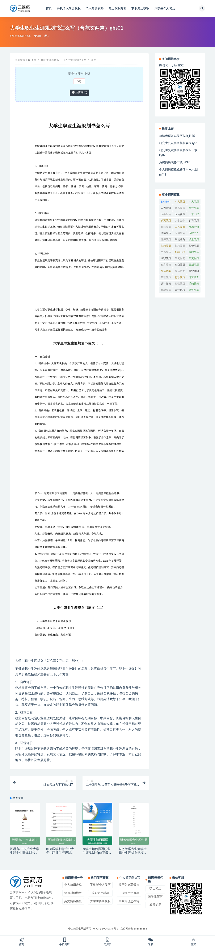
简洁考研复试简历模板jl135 (177, 136)
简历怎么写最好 (129, 884)
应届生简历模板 (180, 234)
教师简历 (194, 246)
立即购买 (81, 92)
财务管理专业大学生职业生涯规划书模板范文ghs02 (133, 853)
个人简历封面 (194, 202)
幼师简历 (166, 233)
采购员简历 (194, 284)
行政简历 (180, 277)
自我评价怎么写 (129, 901)
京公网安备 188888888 (134, 928)
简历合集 (166, 271)
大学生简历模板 (100, 901)
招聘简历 (166, 246)
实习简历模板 (194, 221)
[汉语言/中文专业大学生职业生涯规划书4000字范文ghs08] (25, 824)
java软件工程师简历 (166, 202)
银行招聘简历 (180, 291)
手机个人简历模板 (69, 8)
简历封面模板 (73, 893)
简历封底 (180, 271)
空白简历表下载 (180, 265)
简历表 (107, 944)
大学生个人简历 (165, 8)
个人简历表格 (95, 8)
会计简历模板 (194, 209)
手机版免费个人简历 (180, 240)
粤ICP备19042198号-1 (105, 928)
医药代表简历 (180, 215)
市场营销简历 (194, 228)
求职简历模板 (140, 8)
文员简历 (166, 252)
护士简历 (194, 239)
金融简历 (166, 290)
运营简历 (180, 283)
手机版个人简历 (100, 884)
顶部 (193, 944)
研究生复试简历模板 (180, 259)
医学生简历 (166, 215)
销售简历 (194, 290)
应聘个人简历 (194, 234)
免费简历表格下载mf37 (174, 162)
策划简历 (194, 264)
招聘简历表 (180, 247)
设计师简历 (166, 284)
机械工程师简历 (180, 253)
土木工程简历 (194, 215)
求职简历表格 (166, 259)
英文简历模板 (73, 901)
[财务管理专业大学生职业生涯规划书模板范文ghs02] (134, 824)
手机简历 (64, 944)
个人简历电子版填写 (79, 928)
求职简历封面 (194, 253)
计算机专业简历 (194, 278)
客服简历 (166, 227)
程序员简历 (166, 265)
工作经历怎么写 (129, 893)
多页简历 (166, 220)
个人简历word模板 (180, 202)
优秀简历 (180, 208)
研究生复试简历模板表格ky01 (178, 143)
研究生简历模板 (194, 259)
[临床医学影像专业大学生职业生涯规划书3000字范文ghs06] (61, 824)
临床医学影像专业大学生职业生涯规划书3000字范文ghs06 (60, 853)
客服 (150, 944)
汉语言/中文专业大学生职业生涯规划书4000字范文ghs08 (24, 853)
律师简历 (166, 239)
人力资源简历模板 (166, 209)
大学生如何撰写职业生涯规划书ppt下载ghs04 (96, 853)
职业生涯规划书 (50, 60)
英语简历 (166, 277)
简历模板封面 (117, 8)
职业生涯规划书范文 (20, 36)
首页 (49, 8)
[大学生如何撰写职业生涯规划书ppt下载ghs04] (98, 824)
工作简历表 (180, 228)
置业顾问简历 (194, 272)
